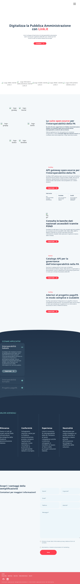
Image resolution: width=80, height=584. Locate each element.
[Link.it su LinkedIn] (7, 579)
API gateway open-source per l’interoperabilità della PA (63, 171)
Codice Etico (16, 575)
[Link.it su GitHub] (3, 579)
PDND (49, 226)
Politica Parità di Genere (23, 575)
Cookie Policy (10, 575)
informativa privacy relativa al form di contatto (58, 542)
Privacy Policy (4, 575)
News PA (30, 575)
